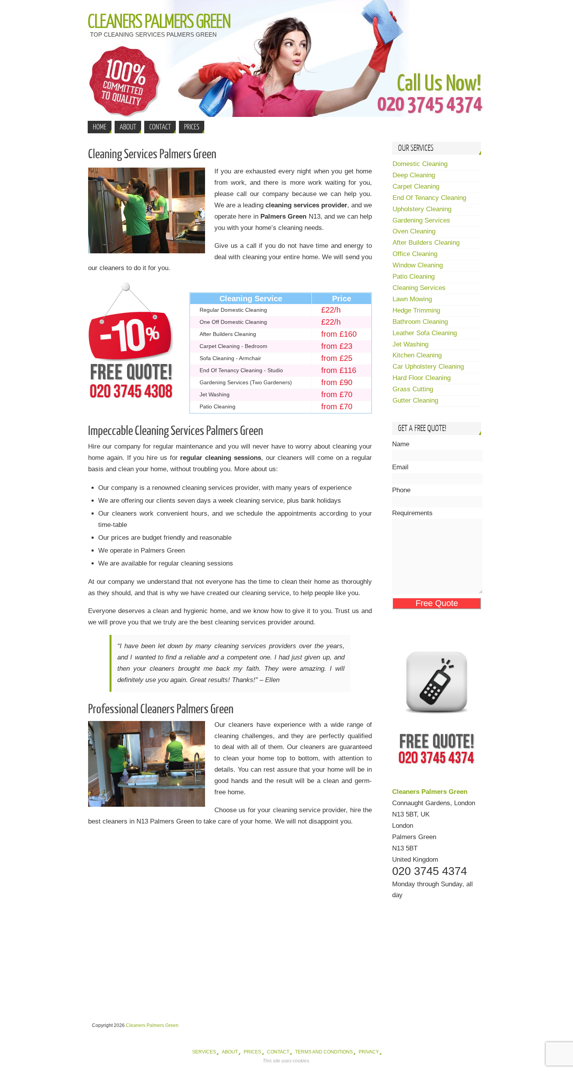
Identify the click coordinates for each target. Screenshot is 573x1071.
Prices (252, 1052)
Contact (278, 1052)
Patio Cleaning (414, 276)
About (230, 1052)
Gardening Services (421, 220)
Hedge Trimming (416, 310)
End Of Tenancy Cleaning (429, 197)
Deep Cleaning (414, 175)
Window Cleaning (418, 265)
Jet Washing (410, 344)
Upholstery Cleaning (422, 209)
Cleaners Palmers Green (159, 22)
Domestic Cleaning (420, 164)
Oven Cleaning (414, 231)
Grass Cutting (413, 389)
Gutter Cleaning (415, 400)
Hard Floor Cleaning (422, 378)
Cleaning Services (419, 288)
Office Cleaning (415, 254)
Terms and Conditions (324, 1052)
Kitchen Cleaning (417, 355)
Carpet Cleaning (416, 186)
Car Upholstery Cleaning (428, 366)
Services (204, 1052)
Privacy (369, 1052)
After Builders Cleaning (426, 242)
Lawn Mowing (412, 299)
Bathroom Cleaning (420, 321)
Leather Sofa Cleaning (425, 333)
